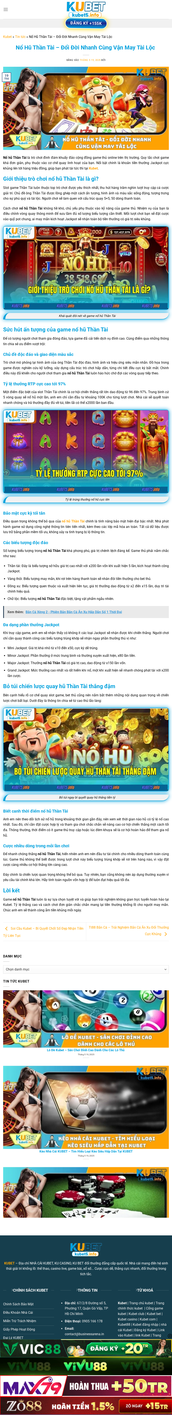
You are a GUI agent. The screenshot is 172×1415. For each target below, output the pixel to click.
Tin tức (20, 37)
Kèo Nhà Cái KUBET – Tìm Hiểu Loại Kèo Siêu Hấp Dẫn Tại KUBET (86, 1025)
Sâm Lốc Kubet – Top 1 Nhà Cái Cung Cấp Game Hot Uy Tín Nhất (86, 1127)
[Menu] (5, 9)
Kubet (7, 37)
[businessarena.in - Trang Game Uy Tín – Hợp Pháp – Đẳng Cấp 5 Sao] (86, 9)
